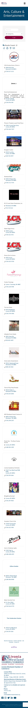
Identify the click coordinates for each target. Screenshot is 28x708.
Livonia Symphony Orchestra (11, 468)
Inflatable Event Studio (10, 334)
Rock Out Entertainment (10, 92)
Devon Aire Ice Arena (9, 255)
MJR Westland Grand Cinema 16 (13, 414)
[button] (3, 45)
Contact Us (16, 642)
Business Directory (8, 640)
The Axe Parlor (8, 307)
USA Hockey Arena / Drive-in (11, 65)
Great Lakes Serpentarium (11, 361)
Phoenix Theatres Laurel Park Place (13, 123)
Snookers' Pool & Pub (10, 521)
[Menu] (25, 3)
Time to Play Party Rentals (11, 387)
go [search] (14, 37)
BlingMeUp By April (9, 496)
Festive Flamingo (8, 282)
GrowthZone (20, 705)
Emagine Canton (8, 150)
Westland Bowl (8, 176)
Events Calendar (17, 640)
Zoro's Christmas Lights (10, 548)
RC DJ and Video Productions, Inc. (13, 203)
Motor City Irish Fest (9, 600)
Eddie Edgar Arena (9, 228)
